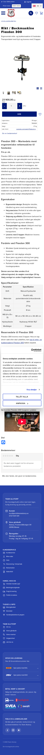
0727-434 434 (14, 516)
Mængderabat (11, 607)
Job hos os (9, 642)
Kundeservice (10, 553)
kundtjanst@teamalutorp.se (19, 513)
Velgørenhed (10, 638)
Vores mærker (11, 634)
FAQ (7, 560)
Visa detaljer (32, 390)
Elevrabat (9, 611)
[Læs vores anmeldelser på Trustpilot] (19, 730)
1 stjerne (3, 456)
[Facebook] (7, 730)
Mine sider (9, 556)
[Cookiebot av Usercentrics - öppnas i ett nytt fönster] (31, 350)
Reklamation (10, 568)
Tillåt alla (22, 397)
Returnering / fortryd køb (14, 564)
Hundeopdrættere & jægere (15, 615)
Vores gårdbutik (11, 631)
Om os (8, 627)
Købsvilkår (9, 572)
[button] (3, 13)
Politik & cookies (11, 595)
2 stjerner (6, 456)
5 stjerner (12, 456)
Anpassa (20, 403)
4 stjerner (10, 456)
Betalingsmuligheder (13, 588)
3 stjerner (8, 456)
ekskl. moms (16, 6)
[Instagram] (13, 730)
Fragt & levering (11, 591)
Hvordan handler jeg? (13, 584)
